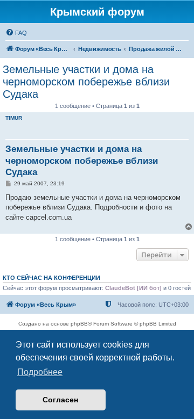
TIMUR (13, 118)
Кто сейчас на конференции (51, 277)
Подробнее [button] (40, 372)
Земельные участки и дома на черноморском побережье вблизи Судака (86, 81)
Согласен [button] (60, 399)
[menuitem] (16, 32)
